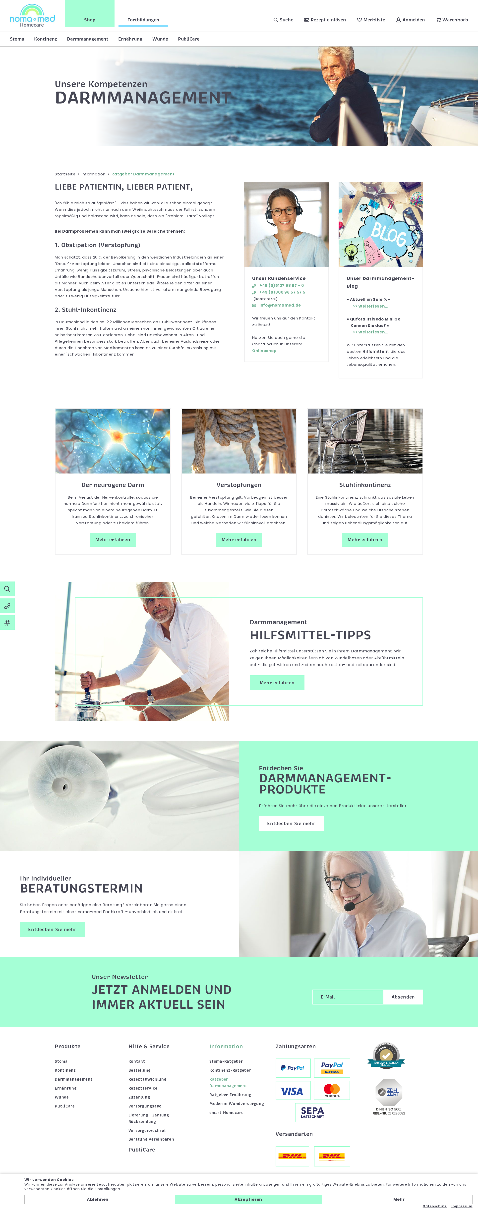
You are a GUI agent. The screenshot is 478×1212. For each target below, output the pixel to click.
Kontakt (136, 1061)
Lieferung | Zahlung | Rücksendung (150, 1118)
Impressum (462, 1206)
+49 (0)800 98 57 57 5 (281, 292)
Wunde (160, 39)
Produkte (68, 1046)
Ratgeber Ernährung (230, 1095)
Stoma (17, 39)
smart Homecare (226, 1112)
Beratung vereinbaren (151, 1139)
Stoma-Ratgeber (226, 1061)
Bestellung (139, 1070)
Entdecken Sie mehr (291, 823)
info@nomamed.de (279, 305)
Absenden (403, 997)
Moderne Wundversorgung (236, 1104)
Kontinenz (45, 39)
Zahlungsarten (296, 1046)
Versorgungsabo (145, 1106)
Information (226, 1046)
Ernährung (130, 39)
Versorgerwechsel (147, 1130)
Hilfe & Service (149, 1046)
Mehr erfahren (112, 539)
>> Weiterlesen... (370, 306)
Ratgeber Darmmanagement (228, 1082)
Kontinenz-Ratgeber (230, 1070)
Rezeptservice (143, 1088)
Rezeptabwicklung (147, 1079)
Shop (89, 20)
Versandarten (294, 1134)
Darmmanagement (87, 39)
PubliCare (188, 39)
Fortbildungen (143, 20)
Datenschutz (435, 1206)
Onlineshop (264, 350)
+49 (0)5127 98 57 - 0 (281, 285)
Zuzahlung (139, 1097)
